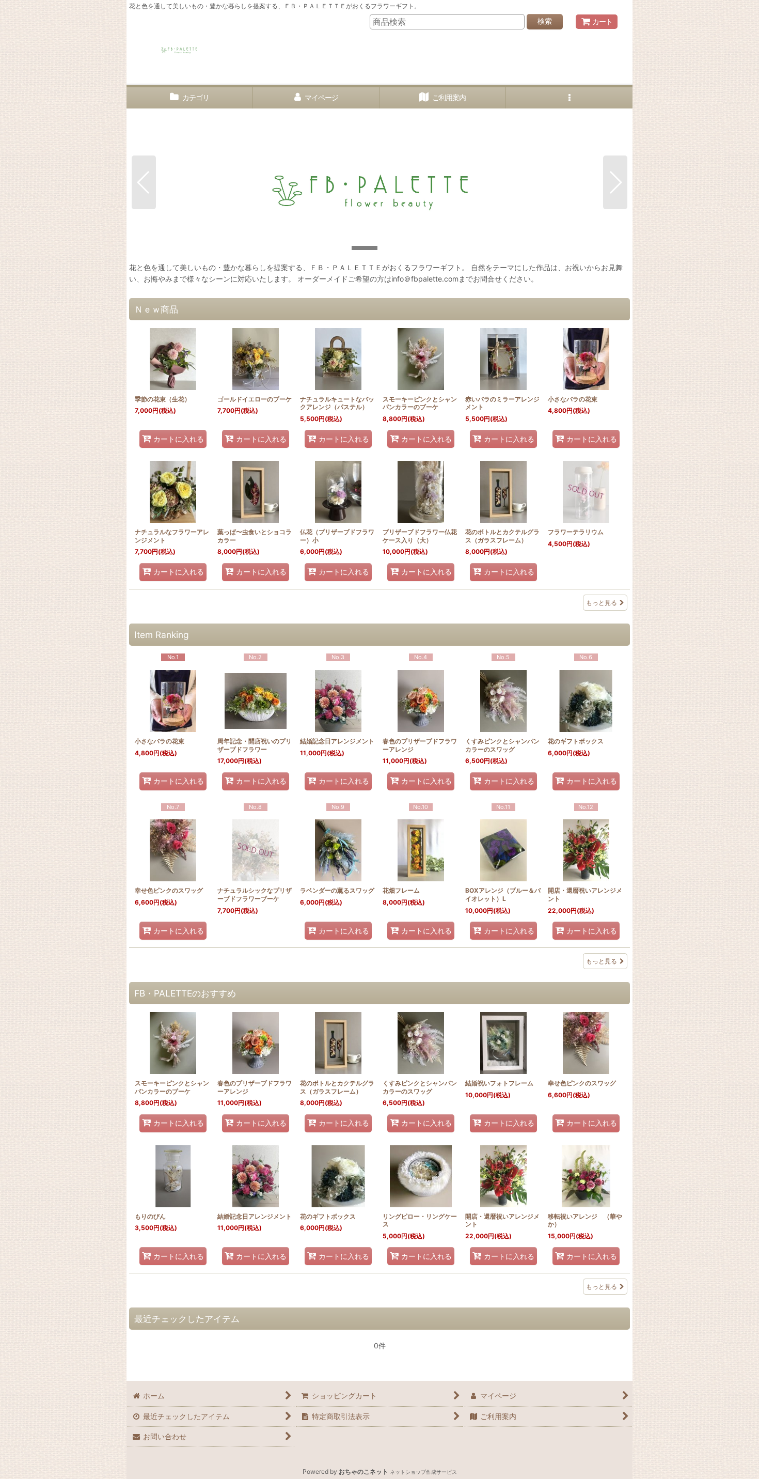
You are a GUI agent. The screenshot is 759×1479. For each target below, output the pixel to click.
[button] (569, 97)
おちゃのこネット (363, 1471)
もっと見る (601, 602)
